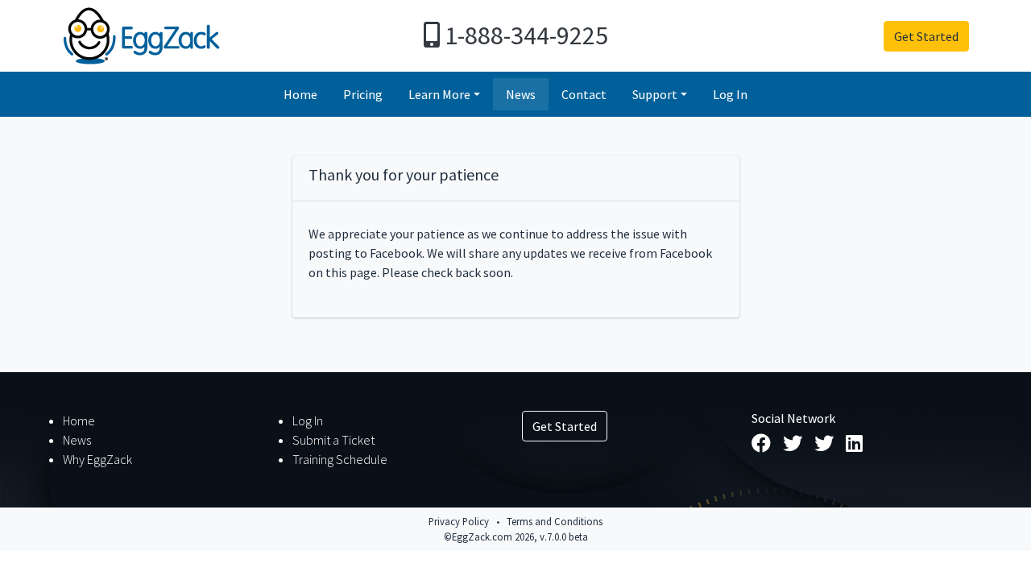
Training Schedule (339, 459)
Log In (730, 94)
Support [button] (654, 94)
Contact (584, 94)
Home (300, 94)
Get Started (926, 36)
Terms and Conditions (554, 521)
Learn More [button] (439, 94)
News (521, 94)
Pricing (363, 94)
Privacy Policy (459, 521)
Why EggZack (97, 459)
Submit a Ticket (333, 440)
